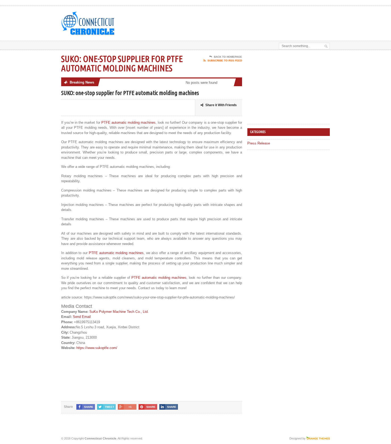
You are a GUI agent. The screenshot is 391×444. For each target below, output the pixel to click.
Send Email (82, 317)
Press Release (258, 143)
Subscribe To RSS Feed (224, 60)
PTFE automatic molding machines (128, 123)
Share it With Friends (221, 105)
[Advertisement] (267, 19)
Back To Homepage (228, 56)
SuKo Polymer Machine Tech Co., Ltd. (119, 312)
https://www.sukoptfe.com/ (96, 348)
